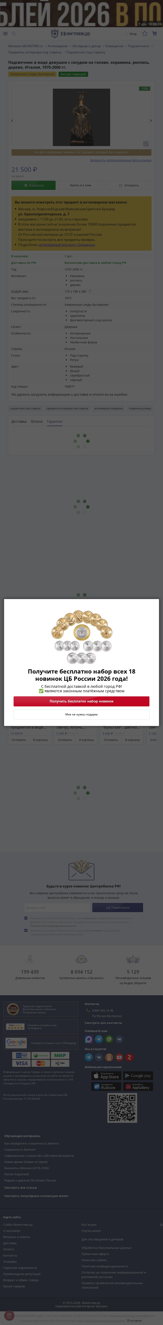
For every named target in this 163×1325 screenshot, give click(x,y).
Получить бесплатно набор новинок (82, 701)
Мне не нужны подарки (81, 714)
